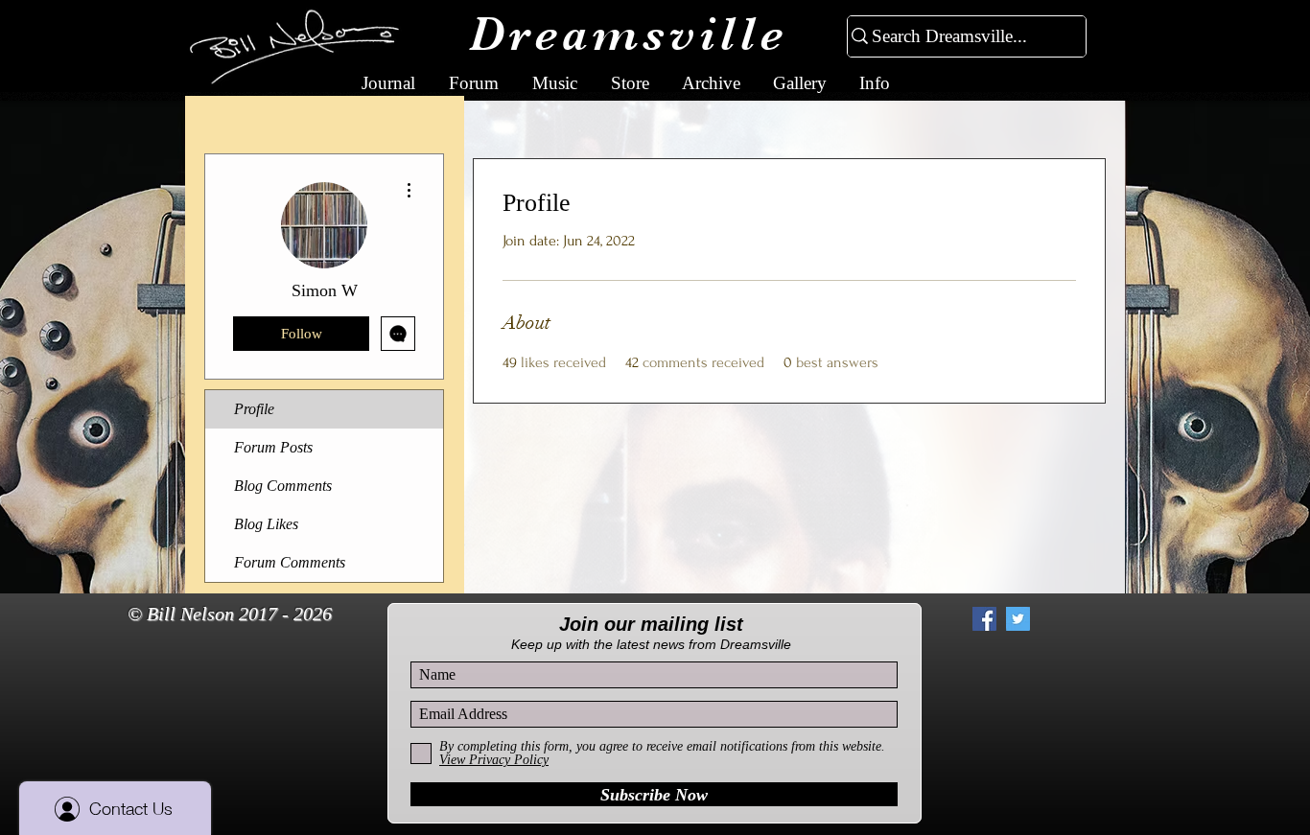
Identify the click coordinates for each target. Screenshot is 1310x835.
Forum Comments (289, 562)
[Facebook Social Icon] (984, 619)
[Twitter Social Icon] (1018, 619)
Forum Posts (273, 447)
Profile (254, 409)
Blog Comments (283, 485)
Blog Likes (266, 524)
